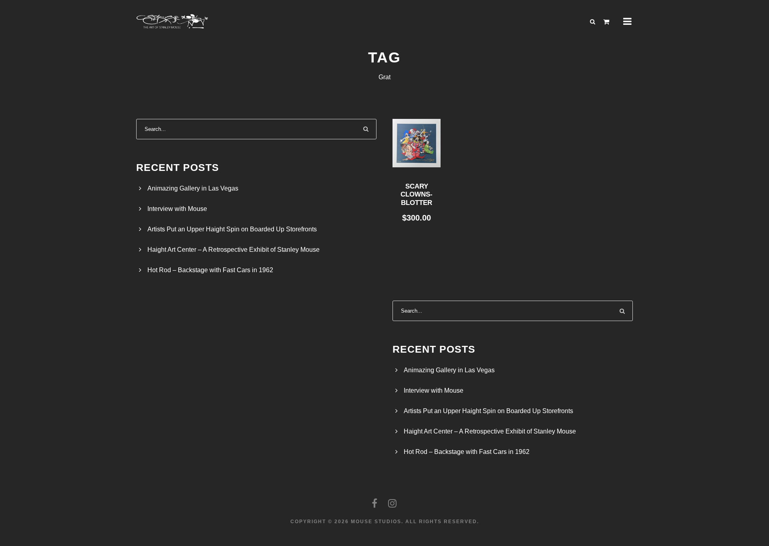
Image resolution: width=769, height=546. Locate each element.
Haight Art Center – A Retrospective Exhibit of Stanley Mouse (233, 249)
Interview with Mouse (177, 208)
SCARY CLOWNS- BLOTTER (417, 195)
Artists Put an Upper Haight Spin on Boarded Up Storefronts (232, 229)
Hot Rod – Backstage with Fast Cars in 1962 (210, 270)
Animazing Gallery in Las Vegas (192, 188)
